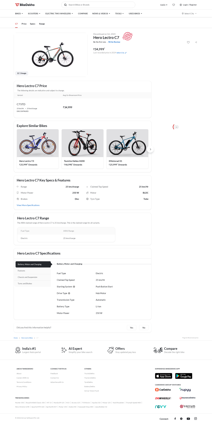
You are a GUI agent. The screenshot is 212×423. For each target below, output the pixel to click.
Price (24, 23)
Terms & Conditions (24, 382)
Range (42, 23)
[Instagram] (195, 419)
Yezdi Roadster (118, 403)
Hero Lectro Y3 (26, 161)
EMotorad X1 (115, 161)
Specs (32, 23)
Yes (131, 327)
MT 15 (49, 403)
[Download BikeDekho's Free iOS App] (163, 376)
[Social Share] (196, 42)
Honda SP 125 (59, 403)
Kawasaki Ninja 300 (85, 407)
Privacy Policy (22, 386)
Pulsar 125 (107, 403)
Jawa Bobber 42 (101, 407)
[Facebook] (175, 419)
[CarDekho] (163, 389)
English (162, 5)
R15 (68, 403)
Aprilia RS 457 (51, 407)
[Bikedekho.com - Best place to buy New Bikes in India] (25, 4)
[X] (181, 419)
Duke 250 (72, 407)
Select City (189, 13)
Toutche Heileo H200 (74, 161)
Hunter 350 (19, 403)
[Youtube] (188, 419)
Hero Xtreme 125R (22, 407)
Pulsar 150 (63, 407)
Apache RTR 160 (37, 407)
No (143, 327)
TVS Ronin (86, 403)
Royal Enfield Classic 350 (35, 403)
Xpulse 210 (96, 403)
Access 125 (76, 403)
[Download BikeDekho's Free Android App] (183, 376)
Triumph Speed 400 (133, 403)
